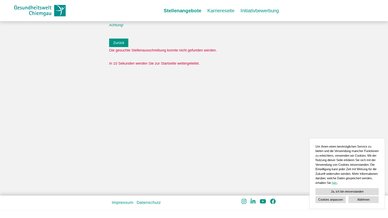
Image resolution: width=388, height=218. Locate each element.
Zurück (118, 43)
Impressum (122, 202)
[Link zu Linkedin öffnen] (253, 201)
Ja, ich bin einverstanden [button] (347, 191)
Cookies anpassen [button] (330, 199)
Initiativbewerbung (259, 10)
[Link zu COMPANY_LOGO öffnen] (40, 10)
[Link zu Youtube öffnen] (263, 201)
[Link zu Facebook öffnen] (273, 201)
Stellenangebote (182, 10)
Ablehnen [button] (363, 199)
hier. (334, 182)
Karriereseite (220, 10)
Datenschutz (149, 202)
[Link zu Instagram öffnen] (244, 201)
